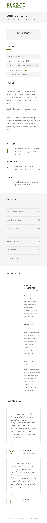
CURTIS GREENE (23, 33)
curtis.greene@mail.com (21, 70)
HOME (20, 20)
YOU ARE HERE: (11, 20)
